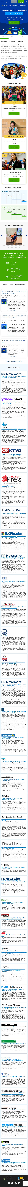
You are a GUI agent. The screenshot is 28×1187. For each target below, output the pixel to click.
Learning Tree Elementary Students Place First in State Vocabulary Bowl (13, 712)
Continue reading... (12, 310)
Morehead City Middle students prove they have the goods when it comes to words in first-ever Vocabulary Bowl (14, 952)
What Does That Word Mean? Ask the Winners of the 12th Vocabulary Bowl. (13, 377)
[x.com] (12, 1183)
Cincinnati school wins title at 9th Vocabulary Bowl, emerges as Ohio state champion (13, 918)
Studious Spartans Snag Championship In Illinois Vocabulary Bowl (12, 903)
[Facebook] (9, 1183)
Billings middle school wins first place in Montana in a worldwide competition (11, 455)
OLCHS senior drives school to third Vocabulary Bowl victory (13, 582)
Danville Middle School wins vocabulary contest (13, 1043)
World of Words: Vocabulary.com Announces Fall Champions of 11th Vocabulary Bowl (13, 558)
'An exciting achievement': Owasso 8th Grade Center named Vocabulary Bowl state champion (13, 970)
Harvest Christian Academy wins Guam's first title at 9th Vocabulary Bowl (13, 990)
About (4, 37)
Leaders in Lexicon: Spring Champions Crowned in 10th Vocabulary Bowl (13, 685)
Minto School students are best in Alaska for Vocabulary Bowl (13, 780)
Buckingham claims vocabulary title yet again (13, 429)
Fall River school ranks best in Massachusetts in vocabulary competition (13, 1027)
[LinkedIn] (19, 1183)
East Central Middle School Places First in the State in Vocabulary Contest (13, 662)
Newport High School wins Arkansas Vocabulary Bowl (13, 935)
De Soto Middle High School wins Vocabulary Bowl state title (13, 868)
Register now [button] (14, 23)
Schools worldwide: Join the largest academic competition (13, 292)
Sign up (21, 2)
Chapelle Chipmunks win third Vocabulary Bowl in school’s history (13, 402)
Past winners (22, 37)
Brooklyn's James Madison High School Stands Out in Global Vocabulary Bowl (13, 536)
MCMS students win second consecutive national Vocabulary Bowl (11, 799)
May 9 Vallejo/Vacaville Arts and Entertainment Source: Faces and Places (13, 847)
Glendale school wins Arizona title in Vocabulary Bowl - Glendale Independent (12, 1060)
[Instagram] (16, 1183)
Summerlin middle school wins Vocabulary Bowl (13, 1109)
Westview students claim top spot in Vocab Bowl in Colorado (12, 738)
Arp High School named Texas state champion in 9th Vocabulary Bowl (13, 1008)
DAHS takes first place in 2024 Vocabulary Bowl (13, 761)
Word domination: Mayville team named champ (12, 1145)
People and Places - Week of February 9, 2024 (13, 1076)
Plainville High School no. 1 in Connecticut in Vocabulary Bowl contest (12, 485)
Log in (14, 2)
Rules (12, 37)
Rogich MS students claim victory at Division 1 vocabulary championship (13, 1163)
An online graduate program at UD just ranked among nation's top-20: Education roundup (13, 1127)
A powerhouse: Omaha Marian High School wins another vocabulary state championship (13, 1093)
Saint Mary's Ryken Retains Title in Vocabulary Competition (13, 819)
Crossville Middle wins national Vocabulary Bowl (14, 513)
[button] (26, 2)
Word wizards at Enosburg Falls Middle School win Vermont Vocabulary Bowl (13, 607)
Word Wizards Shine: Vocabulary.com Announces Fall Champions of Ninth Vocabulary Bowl (13, 882)
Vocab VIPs (4, 635)
